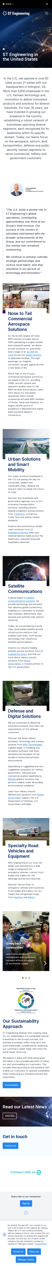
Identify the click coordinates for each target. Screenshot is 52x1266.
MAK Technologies (32, 744)
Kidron (31, 897)
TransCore (19, 514)
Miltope (12, 779)
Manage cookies (26, 1259)
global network (33, 355)
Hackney (18, 897)
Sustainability (11, 1085)
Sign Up (26, 1203)
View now (9, 1116)
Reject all (34, 1251)
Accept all (18, 1251)
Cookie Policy (41, 1244)
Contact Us (10, 1146)
